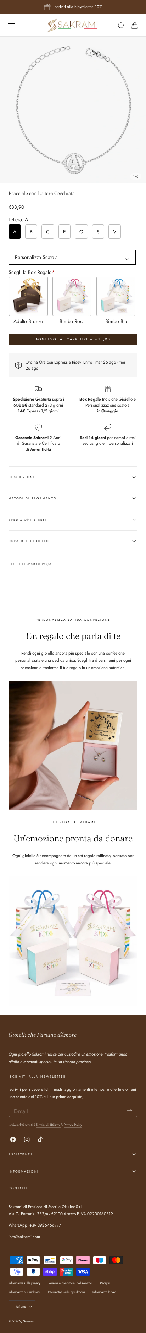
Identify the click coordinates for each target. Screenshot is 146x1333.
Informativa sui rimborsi (24, 1292)
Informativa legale (104, 1292)
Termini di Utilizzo (48, 1124)
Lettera (18, 219)
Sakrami (29, 1321)
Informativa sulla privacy (24, 1283)
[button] (11, 25)
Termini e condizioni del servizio (70, 1283)
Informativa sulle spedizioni (66, 1292)
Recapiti (105, 1283)
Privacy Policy (73, 1124)
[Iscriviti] (129, 1110)
